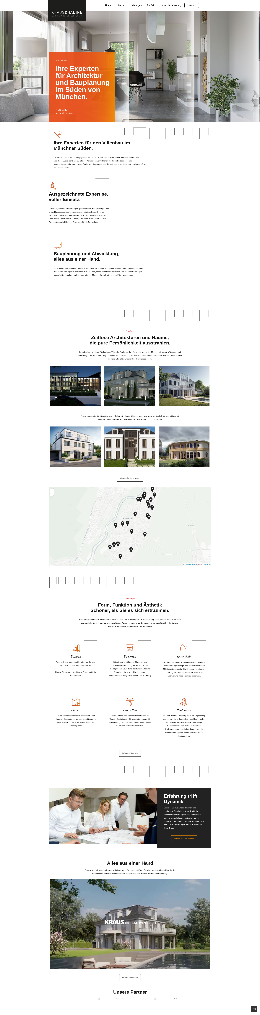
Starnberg (147, 675)
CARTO (208, 564)
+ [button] (52, 490)
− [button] (52, 493)
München (134, 675)
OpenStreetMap (190, 564)
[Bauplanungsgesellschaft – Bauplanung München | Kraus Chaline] (67, 10)
